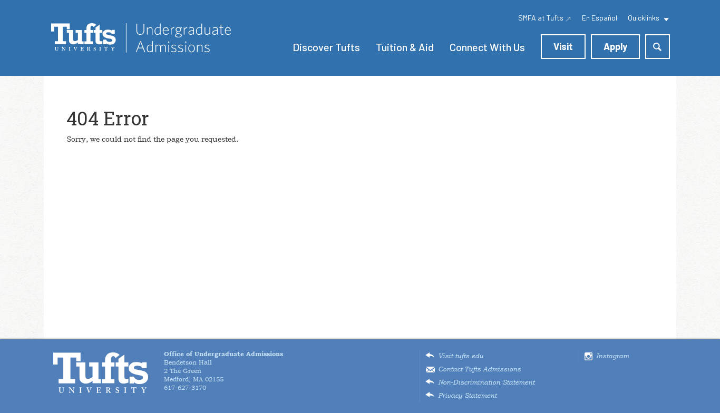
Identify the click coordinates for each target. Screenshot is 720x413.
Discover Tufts (326, 47)
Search (657, 46)
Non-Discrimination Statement (486, 382)
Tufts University (100, 372)
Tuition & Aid (405, 47)
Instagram (612, 356)
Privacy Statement (467, 395)
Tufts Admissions (141, 38)
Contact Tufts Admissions (479, 369)
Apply (615, 46)
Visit (563, 46)
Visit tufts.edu (460, 356)
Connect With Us (487, 47)
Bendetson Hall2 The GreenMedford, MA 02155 (223, 366)
